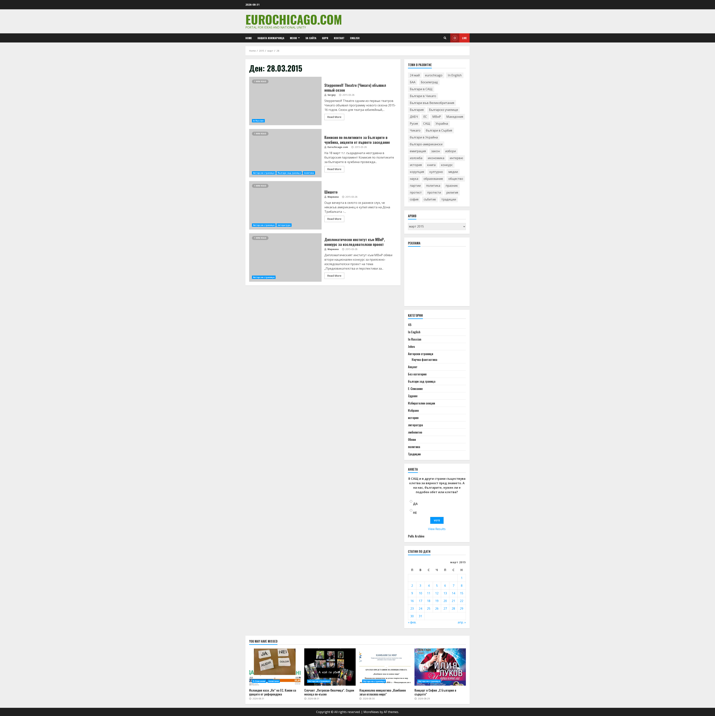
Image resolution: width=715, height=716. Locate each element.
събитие (430, 199)
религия (452, 192)
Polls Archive (416, 536)
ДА (415, 504)
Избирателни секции (421, 403)
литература (284, 225)
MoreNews (371, 712)
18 (428, 601)
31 (420, 616)
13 (445, 593)
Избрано (413, 410)
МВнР (436, 117)
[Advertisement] (436, 278)
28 (453, 608)
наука (414, 179)
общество (455, 179)
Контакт (339, 38)
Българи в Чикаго (423, 96)
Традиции (414, 454)
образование (433, 179)
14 (453, 593)
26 (436, 608)
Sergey (331, 95)
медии (453, 172)
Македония (454, 117)
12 (436, 593)
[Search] (445, 38)
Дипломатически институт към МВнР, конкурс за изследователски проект (285, 257)
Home (248, 38)
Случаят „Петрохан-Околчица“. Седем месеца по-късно (330, 667)
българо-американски (426, 144)
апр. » (462, 622)
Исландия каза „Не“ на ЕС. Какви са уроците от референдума (275, 667)
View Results (437, 529)
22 (461, 601)
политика (309, 173)
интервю (456, 158)
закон (435, 151)
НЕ (415, 513)
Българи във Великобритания (432, 103)
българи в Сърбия (439, 130)
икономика (436, 158)
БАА (412, 82)
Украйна (442, 123)
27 (445, 608)
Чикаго (415, 130)
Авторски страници (263, 173)
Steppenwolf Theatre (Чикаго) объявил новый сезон (285, 101)
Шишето (285, 205)
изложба (416, 158)
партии (415, 186)
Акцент (412, 367)
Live (464, 38)
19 (436, 601)
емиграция (418, 151)
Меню (293, 38)
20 (445, 601)
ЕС (425, 117)
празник (452, 186)
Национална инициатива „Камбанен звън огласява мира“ (385, 667)
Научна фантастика (424, 359)
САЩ (426, 123)
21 (453, 601)
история (416, 165)
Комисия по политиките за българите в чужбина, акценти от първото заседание (285, 153)
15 (461, 593)
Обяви (412, 439)
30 (412, 616)
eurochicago (433, 75)
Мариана (333, 196)
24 (420, 608)
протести (434, 192)
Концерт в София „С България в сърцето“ (440, 667)
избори (450, 151)
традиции (448, 199)
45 (409, 325)
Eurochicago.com (293, 19)
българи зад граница (289, 173)
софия (414, 199)
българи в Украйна (424, 137)
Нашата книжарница (271, 38)
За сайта (310, 38)
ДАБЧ (414, 117)
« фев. (412, 622)
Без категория (417, 374)
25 (428, 608)
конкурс (447, 165)
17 (420, 601)
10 (420, 593)
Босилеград (429, 82)
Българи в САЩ (421, 89)
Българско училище (443, 110)
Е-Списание (415, 388)
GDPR (325, 38)
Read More (334, 117)
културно (436, 172)
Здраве (412, 396)
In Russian (258, 120)
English (355, 38)
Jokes (411, 346)
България (417, 110)
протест (416, 192)
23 (412, 608)
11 (428, 593)
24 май (415, 75)
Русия (414, 123)
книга (431, 165)
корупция (417, 172)
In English (455, 75)
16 (412, 601)
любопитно (415, 432)
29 (461, 608)
